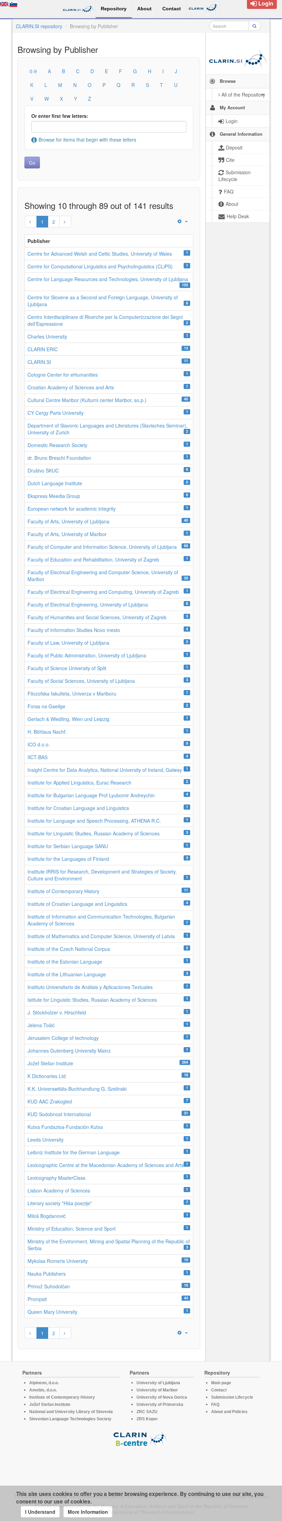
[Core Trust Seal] (141, 1466)
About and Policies (229, 1411)
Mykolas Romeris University (58, 1260)
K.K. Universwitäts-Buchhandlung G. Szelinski (77, 1088)
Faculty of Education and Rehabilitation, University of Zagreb (93, 559)
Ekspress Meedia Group (54, 495)
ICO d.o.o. (39, 744)
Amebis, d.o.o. (43, 1390)
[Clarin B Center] (141, 1438)
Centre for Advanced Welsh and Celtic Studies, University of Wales (100, 253)
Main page (221, 1382)
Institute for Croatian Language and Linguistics (78, 807)
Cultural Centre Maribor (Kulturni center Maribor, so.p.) (87, 400)
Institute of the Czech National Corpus (69, 948)
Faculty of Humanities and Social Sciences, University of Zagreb (97, 617)
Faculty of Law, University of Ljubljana (68, 642)
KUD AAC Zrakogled (50, 1101)
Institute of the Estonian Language (65, 961)
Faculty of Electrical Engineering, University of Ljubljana (88, 604)
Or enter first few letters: (59, 115)
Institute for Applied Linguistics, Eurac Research (79, 782)
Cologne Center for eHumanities (63, 374)
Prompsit (37, 1299)
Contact (219, 1390)
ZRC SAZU (147, 1411)
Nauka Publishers (47, 1273)
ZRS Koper (147, 1419)
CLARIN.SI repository (39, 26)
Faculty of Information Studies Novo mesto (74, 629)
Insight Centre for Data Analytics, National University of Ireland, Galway (105, 769)
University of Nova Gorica (162, 1397)
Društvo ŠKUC (43, 470)
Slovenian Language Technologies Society (70, 1419)
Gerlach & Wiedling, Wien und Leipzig (68, 718)
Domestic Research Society (57, 445)
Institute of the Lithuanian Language (67, 974)
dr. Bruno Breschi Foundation (59, 457)
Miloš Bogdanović (47, 1215)
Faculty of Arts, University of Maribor (67, 534)
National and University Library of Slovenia (71, 1411)
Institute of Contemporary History (63, 891)
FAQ (215, 1404)
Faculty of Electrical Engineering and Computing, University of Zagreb (103, 591)
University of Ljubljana (158, 1382)
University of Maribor (157, 1390)
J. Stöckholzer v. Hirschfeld (57, 1012)
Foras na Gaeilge (46, 706)
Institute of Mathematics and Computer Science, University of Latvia (101, 936)
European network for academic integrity (72, 508)
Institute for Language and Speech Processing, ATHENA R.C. (94, 820)
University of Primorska (160, 1404)
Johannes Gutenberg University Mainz (69, 1050)
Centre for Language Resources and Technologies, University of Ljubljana (108, 279)
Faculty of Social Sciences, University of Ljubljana (81, 680)
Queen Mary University (52, 1311)
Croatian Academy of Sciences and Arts (71, 387)
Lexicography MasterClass (56, 1177)
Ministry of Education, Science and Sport (72, 1228)
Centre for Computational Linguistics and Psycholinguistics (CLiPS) (100, 266)
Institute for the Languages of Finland (68, 858)
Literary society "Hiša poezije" (60, 1203)
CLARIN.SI (39, 361)
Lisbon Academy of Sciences (59, 1190)
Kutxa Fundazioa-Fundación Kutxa (65, 1126)
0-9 (33, 71)
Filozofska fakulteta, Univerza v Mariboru (72, 693)
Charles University (47, 336)
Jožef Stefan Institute (50, 1063)
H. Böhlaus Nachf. (47, 731)
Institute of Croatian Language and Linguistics (77, 903)
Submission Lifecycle (232, 1397)
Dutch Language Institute (55, 483)
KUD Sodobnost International (59, 1114)
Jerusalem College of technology (63, 1037)
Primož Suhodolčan (49, 1286)
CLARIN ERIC (43, 349)
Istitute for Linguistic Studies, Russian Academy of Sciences (92, 999)
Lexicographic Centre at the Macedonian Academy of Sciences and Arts (106, 1165)
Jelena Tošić (41, 1025)
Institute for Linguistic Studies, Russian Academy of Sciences (94, 833)
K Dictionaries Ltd (47, 1076)
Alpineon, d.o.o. (44, 1382)
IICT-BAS (37, 757)
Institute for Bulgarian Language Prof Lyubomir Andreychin (91, 795)
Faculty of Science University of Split (67, 668)
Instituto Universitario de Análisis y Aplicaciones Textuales (90, 987)
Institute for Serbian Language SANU (68, 846)
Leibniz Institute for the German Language (74, 1152)
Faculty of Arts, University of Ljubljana (68, 521)
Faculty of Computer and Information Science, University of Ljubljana (102, 546)
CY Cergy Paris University (56, 412)
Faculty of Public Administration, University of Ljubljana (87, 655)
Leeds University (46, 1139)
